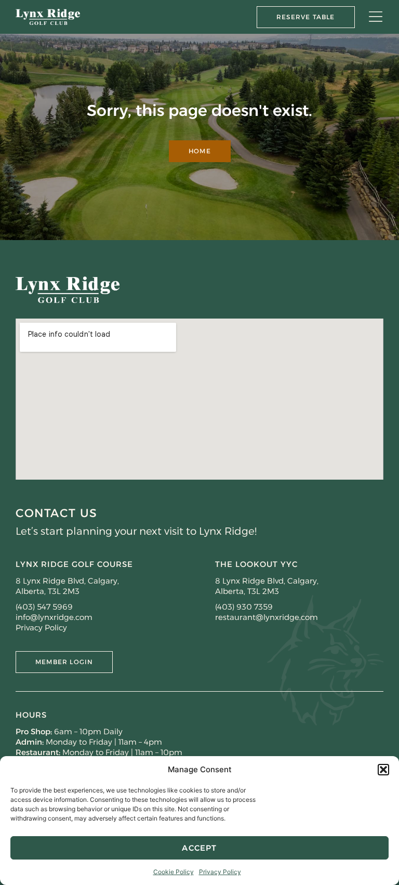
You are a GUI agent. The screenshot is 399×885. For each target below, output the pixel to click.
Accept (199, 848)
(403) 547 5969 (44, 607)
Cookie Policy (173, 872)
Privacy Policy (220, 872)
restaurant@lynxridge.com (266, 617)
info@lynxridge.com (54, 617)
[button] (383, 769)
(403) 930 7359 (244, 607)
